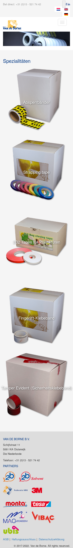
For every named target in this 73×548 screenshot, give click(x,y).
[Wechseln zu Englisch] (66, 9)
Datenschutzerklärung (51, 539)
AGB (6, 539)
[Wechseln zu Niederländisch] (58, 9)
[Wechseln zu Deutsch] (66, 14)
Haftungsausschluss (24, 539)
